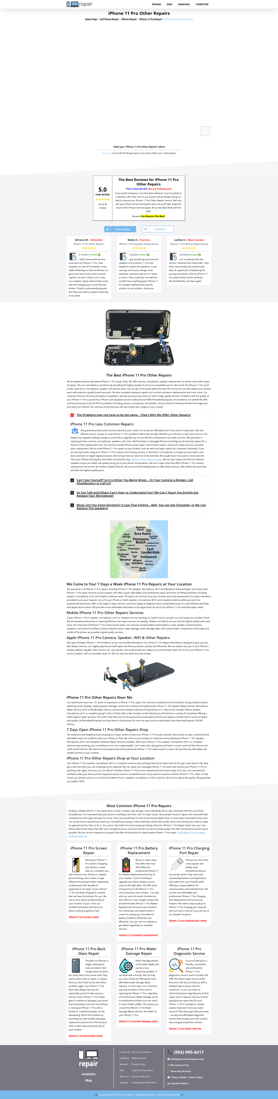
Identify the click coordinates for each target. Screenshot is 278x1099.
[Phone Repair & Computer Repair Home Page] (89, 1059)
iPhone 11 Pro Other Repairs (178, 19)
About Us (124, 1076)
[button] (139, 415)
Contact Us (124, 1052)
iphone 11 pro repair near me (185, 1028)
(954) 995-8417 (189, 1052)
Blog (89, 1080)
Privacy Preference (140, 1076)
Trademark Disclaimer (142, 1070)
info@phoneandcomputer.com (187, 1059)
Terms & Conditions (141, 1052)
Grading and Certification (143, 1082)
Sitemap (123, 1082)
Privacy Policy (138, 1064)
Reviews (123, 1064)
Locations (88, 1074)
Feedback (124, 1058)
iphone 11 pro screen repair (84, 916)
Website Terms (138, 1058)
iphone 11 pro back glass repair (86, 1035)
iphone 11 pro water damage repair (138, 1021)
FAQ (121, 1070)
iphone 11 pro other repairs (146, 459)
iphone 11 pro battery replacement (138, 934)
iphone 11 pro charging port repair (188, 920)
